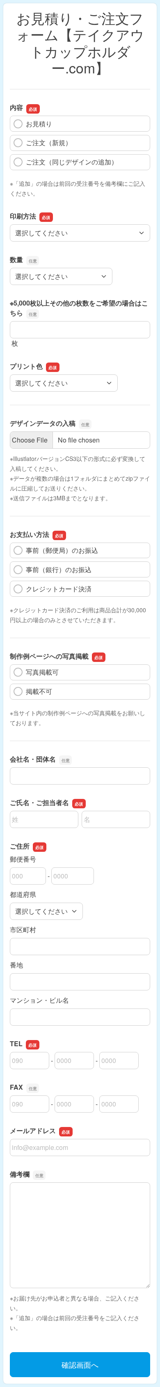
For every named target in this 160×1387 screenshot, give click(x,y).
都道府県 (23, 894)
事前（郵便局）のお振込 (62, 550)
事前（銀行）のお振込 (58, 569)
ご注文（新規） (49, 142)
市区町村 (23, 929)
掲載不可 (39, 691)
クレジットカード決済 (58, 588)
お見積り (39, 123)
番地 (16, 965)
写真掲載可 (42, 672)
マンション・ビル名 (39, 1000)
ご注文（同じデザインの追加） (72, 162)
